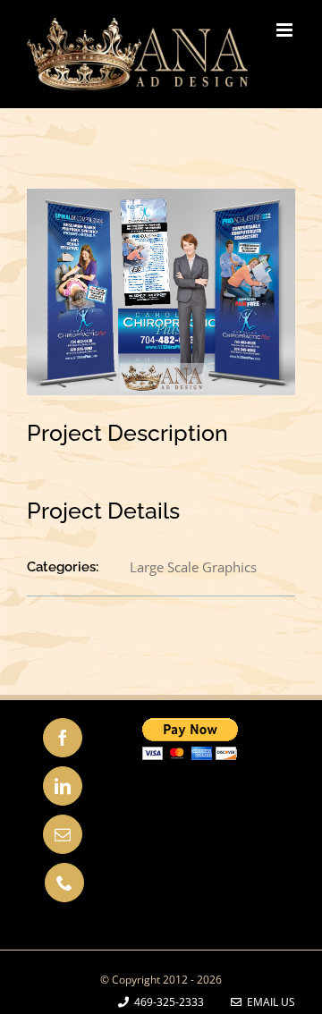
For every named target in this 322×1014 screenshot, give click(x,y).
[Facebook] (62, 737)
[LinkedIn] (62, 786)
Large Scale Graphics (193, 567)
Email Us (268, 1002)
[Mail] (62, 834)
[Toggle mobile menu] (285, 30)
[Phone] (64, 882)
